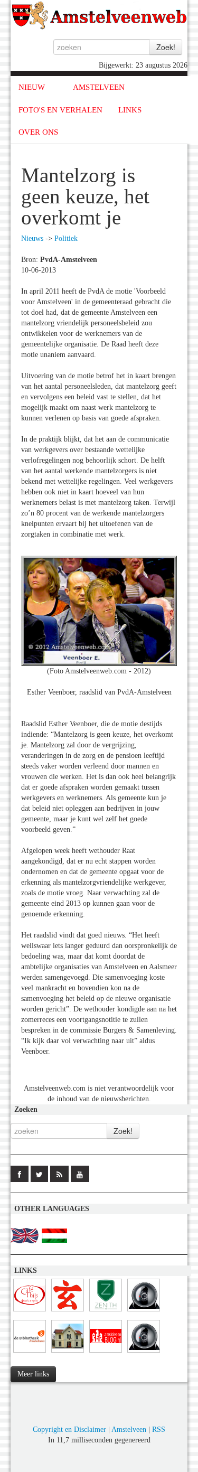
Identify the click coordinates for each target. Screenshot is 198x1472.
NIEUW (31, 87)
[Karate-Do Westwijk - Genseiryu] (68, 1312)
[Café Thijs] (30, 1312)
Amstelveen (128, 1429)
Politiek (66, 238)
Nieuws (32, 238)
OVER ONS (38, 132)
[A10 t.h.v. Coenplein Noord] (144, 1312)
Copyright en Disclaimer (69, 1429)
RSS (158, 1429)
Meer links (33, 1374)
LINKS (130, 110)
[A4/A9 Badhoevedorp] (144, 1353)
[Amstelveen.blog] (106, 1353)
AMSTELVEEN (99, 87)
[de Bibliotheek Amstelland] (30, 1353)
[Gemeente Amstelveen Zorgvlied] (68, 1353)
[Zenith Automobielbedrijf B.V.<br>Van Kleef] (106, 1312)
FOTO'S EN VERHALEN (60, 110)
